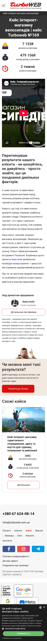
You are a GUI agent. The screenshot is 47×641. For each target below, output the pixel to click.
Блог (19, 535)
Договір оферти (10, 561)
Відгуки (39, 530)
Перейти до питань (18, 388)
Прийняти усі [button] (23, 633)
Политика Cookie (34, 626)
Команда (9, 535)
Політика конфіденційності (16, 556)
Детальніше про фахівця (23, 312)
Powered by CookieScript (12, 638)
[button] (23, 628)
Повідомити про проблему (15, 565)
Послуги (7, 530)
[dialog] (23, 622)
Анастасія (16, 259)
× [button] (44, 607)
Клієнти (18, 530)
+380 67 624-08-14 (18, 514)
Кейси (29, 530)
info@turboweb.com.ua (16, 522)
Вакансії (30, 535)
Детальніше (23, 485)
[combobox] (40, 607)
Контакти (7, 540)
